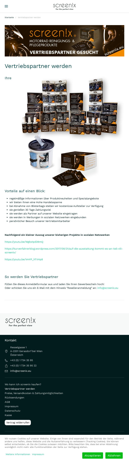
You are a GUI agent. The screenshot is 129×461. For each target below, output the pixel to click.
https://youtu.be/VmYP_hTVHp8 (24, 259)
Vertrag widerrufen (17, 422)
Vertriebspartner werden (20, 388)
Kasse (8, 415)
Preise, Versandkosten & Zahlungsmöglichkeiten (34, 393)
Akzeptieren (92, 455)
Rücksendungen (14, 397)
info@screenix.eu (107, 287)
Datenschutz (12, 410)
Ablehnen (114, 455)
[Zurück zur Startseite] (64, 6)
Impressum (11, 406)
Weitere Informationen (18, 454)
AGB (7, 401)
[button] (6, 6)
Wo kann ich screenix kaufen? (23, 384)
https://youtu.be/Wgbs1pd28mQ (24, 241)
